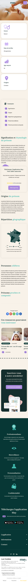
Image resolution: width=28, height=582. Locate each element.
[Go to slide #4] (2, 358)
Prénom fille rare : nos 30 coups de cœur (11, 347)
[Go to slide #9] (11, 358)
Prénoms (14, 8)
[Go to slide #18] (27, 358)
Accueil (10, 8)
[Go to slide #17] (25, 358)
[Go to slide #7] (7, 358)
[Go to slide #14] (20, 358)
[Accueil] (13, 3)
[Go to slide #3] (0, 358)
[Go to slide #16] (23, 358)
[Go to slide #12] (16, 358)
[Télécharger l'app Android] (19, 522)
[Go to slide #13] (18, 358)
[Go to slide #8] (9, 358)
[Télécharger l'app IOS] (9, 522)
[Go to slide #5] (4, 358)
